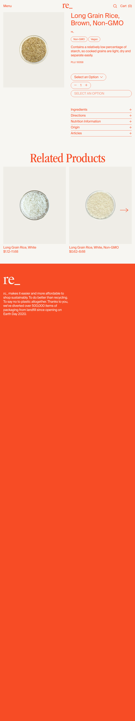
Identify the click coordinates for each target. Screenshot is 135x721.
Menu (7, 6)
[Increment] (86, 85)
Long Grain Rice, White (19, 247)
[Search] (115, 6)
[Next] (124, 210)
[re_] (67, 6)
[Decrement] (75, 85)
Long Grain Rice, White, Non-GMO (94, 247)
